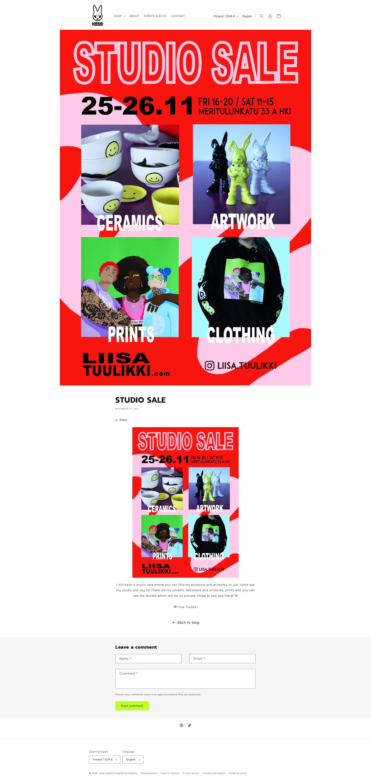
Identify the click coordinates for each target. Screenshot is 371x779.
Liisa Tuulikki (106, 773)
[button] (119, 16)
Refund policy (149, 773)
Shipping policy (238, 773)
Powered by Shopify (125, 773)
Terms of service (169, 773)
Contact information (214, 773)
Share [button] (123, 419)
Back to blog (188, 622)
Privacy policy (191, 773)
